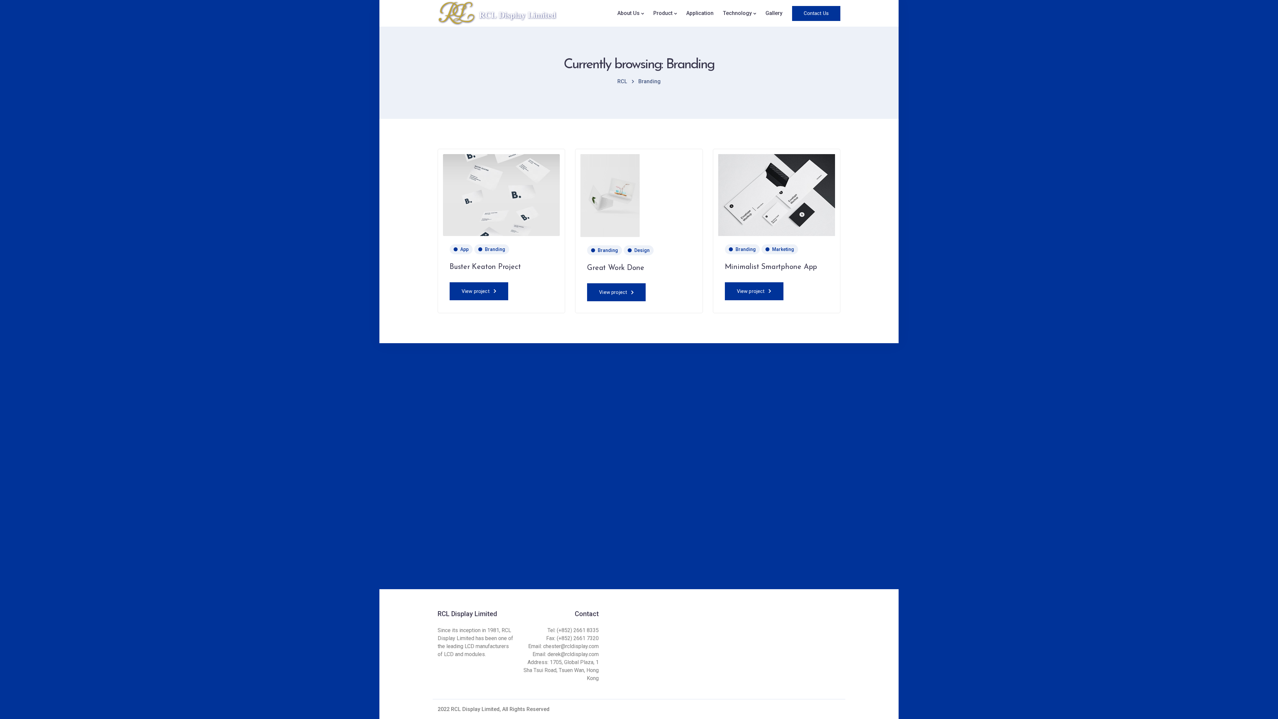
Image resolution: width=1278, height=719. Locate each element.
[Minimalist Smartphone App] (776, 194)
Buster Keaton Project (485, 267)
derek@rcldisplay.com (573, 654)
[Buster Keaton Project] (501, 194)
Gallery (773, 13)
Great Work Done (615, 268)
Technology (737, 13)
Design (642, 250)
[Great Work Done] (610, 195)
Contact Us (816, 13)
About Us (628, 13)
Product (663, 13)
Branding (495, 249)
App (464, 249)
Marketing (783, 249)
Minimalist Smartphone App (771, 267)
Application (700, 13)
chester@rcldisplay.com (571, 646)
